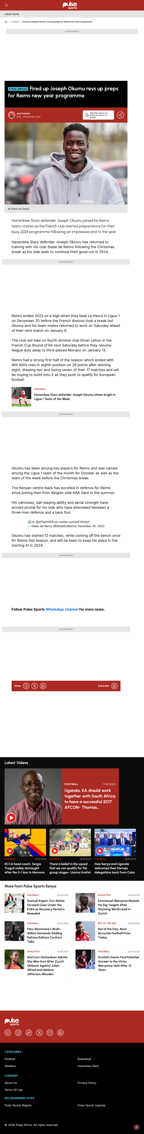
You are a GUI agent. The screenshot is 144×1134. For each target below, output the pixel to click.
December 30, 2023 (91, 526)
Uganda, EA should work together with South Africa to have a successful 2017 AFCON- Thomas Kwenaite (89, 799)
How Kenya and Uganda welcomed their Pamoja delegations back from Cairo (114, 868)
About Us (11, 1083)
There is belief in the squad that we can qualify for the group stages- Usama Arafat (70, 868)
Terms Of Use (14, 1090)
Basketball (84, 1059)
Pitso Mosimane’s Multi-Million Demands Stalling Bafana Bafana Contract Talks (44, 935)
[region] (72, 852)
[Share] (120, 115)
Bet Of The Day (107, 923)
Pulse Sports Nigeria (18, 1105)
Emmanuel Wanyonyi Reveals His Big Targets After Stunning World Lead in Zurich (118, 907)
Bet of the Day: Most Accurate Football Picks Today (114, 933)
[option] (25, 853)
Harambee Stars (88, 1066)
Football (15, 21)
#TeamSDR (46, 522)
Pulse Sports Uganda (91, 1105)
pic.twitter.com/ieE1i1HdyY (72, 522)
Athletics (33, 951)
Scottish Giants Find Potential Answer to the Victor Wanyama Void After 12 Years (118, 963)
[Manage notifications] (136, 1127)
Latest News (12, 13)
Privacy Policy (87, 1083)
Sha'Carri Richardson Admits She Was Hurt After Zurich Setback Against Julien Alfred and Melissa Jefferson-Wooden (47, 965)
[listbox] (72, 852)
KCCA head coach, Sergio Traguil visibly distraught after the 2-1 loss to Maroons (25, 868)
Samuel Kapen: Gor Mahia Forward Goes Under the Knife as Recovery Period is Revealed (46, 907)
